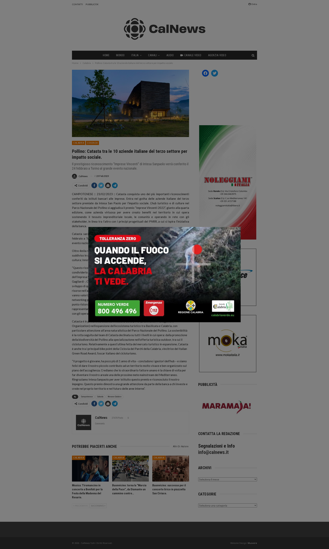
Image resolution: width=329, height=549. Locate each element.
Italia (135, 55)
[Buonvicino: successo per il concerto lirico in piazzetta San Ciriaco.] (170, 468)
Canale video (192, 55)
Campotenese (87, 397)
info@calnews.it (213, 452)
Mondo (120, 55)
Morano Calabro (114, 397)
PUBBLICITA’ (92, 4)
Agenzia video (217, 55)
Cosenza (92, 142)
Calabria (78, 142)
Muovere (252, 543)
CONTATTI (77, 4)
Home (106, 55)
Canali (152, 55)
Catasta (100, 397)
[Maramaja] (226, 407)
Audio (170, 55)
